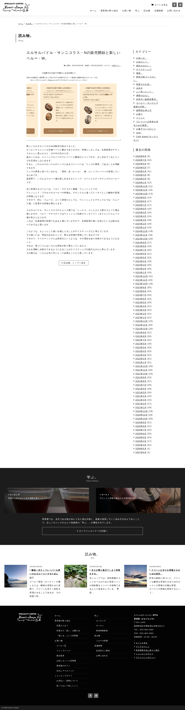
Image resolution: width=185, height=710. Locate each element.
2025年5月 (140, 212)
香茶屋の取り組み (109, 11)
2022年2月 (140, 359)
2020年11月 (141, 415)
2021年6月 (140, 389)
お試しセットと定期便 (66, 661)
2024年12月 (141, 231)
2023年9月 (140, 287)
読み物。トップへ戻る (75, 263)
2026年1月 (140, 183)
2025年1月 (140, 227)
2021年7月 (140, 385)
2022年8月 (140, 336)
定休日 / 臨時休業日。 (147, 99)
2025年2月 (140, 224)
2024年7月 (140, 250)
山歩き (139, 88)
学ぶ (137, 11)
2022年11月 (141, 325)
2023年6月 (140, 299)
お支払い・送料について (67, 681)
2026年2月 (140, 179)
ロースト (100, 626)
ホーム (93, 11)
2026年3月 (140, 175)
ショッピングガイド (63, 676)
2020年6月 (140, 434)
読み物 (147, 11)
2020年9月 (140, 422)
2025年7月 (140, 205)
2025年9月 (140, 197)
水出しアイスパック (65, 671)
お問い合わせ (173, 11)
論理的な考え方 (144, 110)
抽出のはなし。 (144, 66)
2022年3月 (140, 355)
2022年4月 (140, 351)
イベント (140, 118)
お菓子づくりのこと (146, 129)
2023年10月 (141, 284)
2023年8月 (140, 291)
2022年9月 (140, 332)
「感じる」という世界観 (67, 636)
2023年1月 (140, 318)
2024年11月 (141, 235)
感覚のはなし (143, 95)
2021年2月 (140, 404)
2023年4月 (140, 306)
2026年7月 (140, 160)
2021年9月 (140, 377)
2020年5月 (140, 437)
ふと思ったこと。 (145, 92)
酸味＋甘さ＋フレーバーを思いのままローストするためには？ (45, 574)
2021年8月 (140, 381)
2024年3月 (140, 265)
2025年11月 (141, 190)
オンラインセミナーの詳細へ (93, 531)
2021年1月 (140, 407)
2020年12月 (141, 411)
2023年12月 (141, 276)
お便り (139, 114)
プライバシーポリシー (145, 658)
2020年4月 (140, 441)
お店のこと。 (116, 65)
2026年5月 (140, 168)
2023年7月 (140, 295)
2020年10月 (141, 419)
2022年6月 (140, 344)
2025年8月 (140, 201)
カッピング (101, 621)
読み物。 (29, 24)
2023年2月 (140, 314)
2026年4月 (140, 171)
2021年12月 (141, 366)
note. (139, 133)
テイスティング (144, 69)
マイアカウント (143, 647)
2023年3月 (140, 310)
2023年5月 (140, 302)
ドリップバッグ (63, 651)
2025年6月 (140, 209)
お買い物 (126, 11)
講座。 (139, 73)
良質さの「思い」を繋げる (68, 631)
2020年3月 (140, 445)
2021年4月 (140, 396)
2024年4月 (140, 261)
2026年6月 (140, 164)
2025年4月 (140, 216)
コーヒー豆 (61, 646)
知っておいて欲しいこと (67, 686)
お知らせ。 (141, 58)
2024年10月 (141, 239)
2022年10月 (141, 329)
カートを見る (161, 5)
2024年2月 (140, 269)
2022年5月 (140, 347)
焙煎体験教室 (102, 631)
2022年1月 (140, 362)
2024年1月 (140, 272)
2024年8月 (140, 246)
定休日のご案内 (103, 651)
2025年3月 (140, 220)
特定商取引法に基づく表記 (147, 650)
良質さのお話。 (144, 84)
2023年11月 (141, 280)
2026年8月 (140, 156)
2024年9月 (140, 243)
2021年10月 (141, 374)
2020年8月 (140, 426)
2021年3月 (140, 400)
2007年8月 (140, 452)
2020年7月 (140, 430)
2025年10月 (141, 194)
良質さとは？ (62, 626)
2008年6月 (140, 449)
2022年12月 (141, 321)
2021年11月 (141, 370)
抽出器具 (60, 656)
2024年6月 (140, 254)
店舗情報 (158, 11)
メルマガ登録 (102, 641)
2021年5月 (140, 392)
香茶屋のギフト (63, 666)
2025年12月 (141, 186)
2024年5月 (140, 258)
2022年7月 (140, 340)
